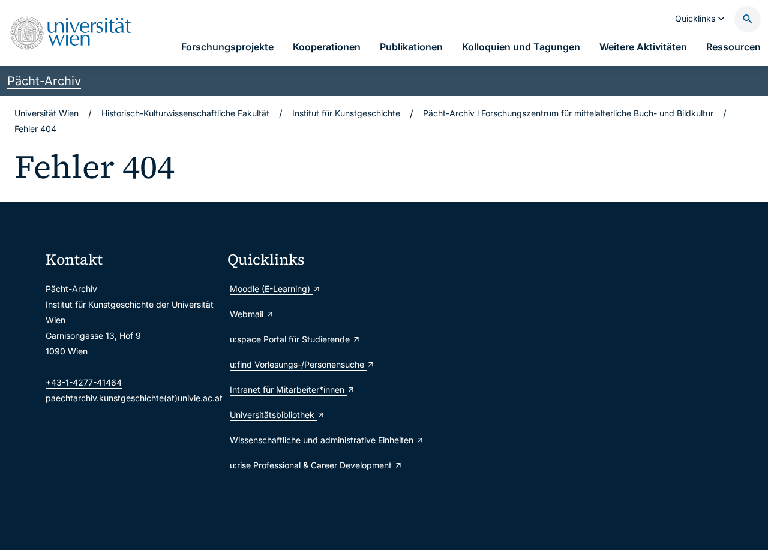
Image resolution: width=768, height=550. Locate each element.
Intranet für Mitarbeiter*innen (288, 389)
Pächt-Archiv (44, 81)
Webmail (248, 314)
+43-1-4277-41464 (84, 382)
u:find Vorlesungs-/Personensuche (298, 364)
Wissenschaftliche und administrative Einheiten (313, 440)
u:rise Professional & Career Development (312, 465)
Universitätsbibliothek (273, 415)
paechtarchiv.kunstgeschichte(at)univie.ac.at (134, 398)
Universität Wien (46, 113)
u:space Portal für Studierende (291, 339)
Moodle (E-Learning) (271, 289)
